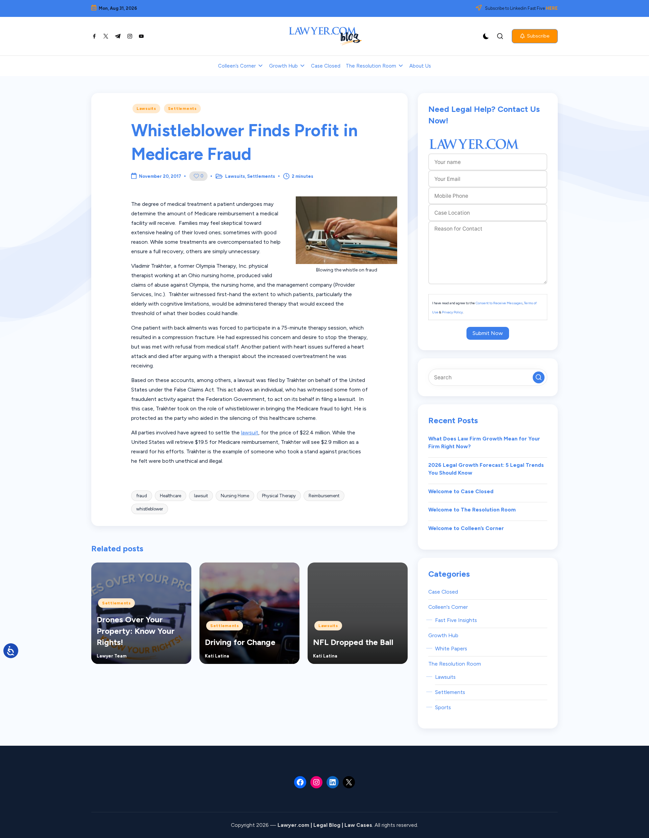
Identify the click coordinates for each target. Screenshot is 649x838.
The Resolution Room (454, 664)
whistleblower (149, 508)
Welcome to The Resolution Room (472, 509)
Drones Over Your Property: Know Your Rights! (135, 631)
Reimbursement (324, 495)
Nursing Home (235, 495)
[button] (535, 36)
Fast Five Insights (456, 620)
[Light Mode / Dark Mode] (486, 36)
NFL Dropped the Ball (353, 642)
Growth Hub (443, 635)
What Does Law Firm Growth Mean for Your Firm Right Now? (484, 442)
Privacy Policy (452, 312)
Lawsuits (146, 108)
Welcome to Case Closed (461, 491)
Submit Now (488, 333)
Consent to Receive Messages (499, 303)
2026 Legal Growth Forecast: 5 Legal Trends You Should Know (486, 469)
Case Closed (443, 592)
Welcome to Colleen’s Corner (466, 528)
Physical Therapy (279, 495)
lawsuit (249, 432)
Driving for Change (240, 642)
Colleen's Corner (448, 607)
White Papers (451, 648)
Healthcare (170, 495)
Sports (443, 707)
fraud (141, 495)
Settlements (182, 108)
